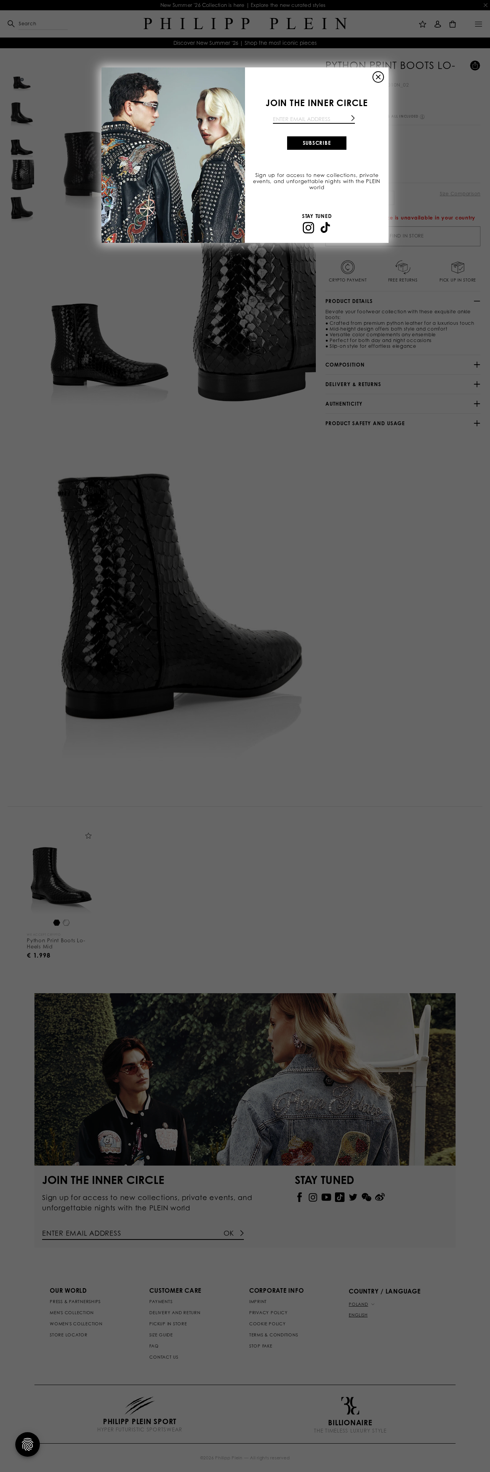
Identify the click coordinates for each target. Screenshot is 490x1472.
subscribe (317, 143)
